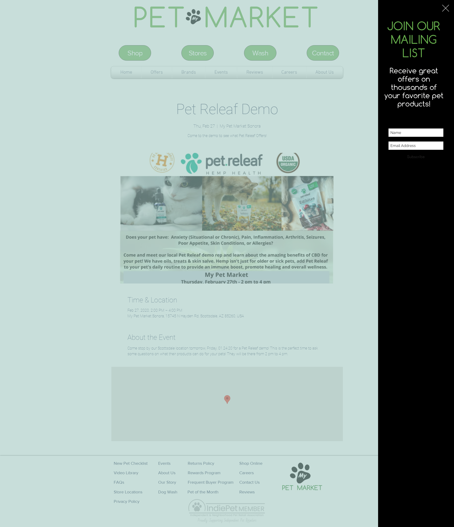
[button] (445, 8)
